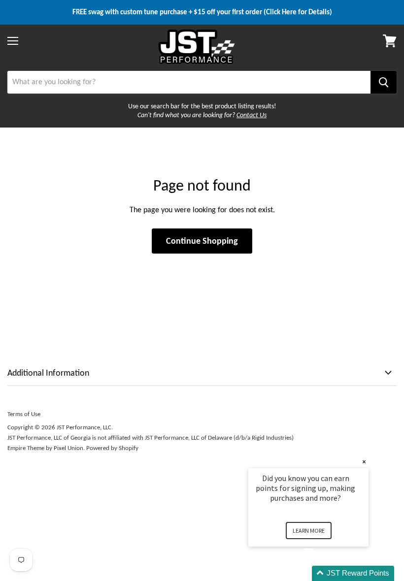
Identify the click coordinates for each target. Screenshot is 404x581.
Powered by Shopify (112, 448)
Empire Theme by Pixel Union (45, 448)
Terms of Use (23, 414)
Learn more (309, 530)
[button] (320, 573)
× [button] (364, 461)
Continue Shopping (202, 240)
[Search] (383, 82)
